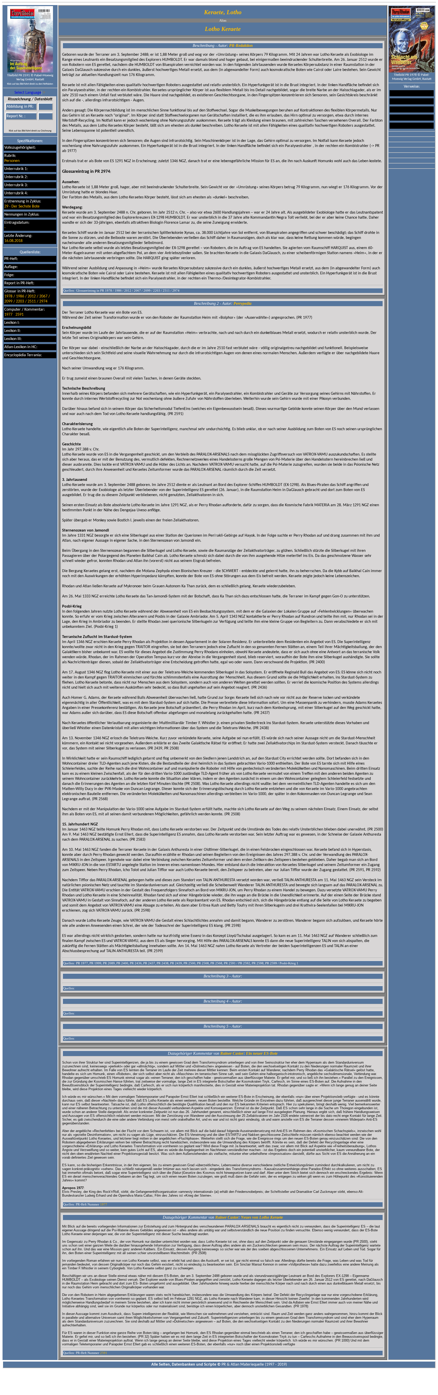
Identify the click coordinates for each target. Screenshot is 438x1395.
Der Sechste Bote (25, 206)
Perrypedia (242, 303)
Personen (12, 161)
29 (6, 206)
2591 (19, 315)
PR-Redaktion (241, 45)
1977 (8, 315)
